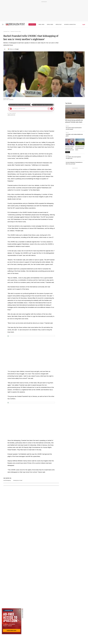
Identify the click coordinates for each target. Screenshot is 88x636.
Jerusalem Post (6, 31)
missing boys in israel (17, 480)
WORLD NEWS (50, 24)
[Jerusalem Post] (14, 24)
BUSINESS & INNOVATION (70, 24)
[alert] (11, 621)
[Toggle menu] (3, 24)
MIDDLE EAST (59, 24)
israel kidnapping (7, 480)
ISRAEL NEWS (41, 24)
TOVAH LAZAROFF (12, 113)
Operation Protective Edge (16, 31)
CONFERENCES (32, 24)
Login (83, 24)
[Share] (4, 49)
